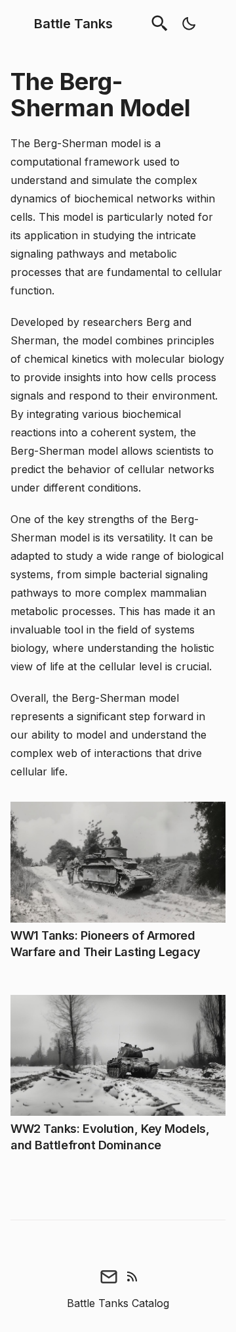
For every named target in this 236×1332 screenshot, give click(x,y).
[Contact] (109, 1276)
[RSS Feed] (132, 1276)
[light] (189, 24)
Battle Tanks (73, 24)
